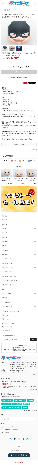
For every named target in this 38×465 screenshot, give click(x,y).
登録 (33, 339)
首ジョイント (6, 250)
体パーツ (4, 228)
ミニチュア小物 (6, 293)
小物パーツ (5, 241)
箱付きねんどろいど (8, 285)
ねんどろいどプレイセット (10, 276)
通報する (33, 149)
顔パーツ (4, 224)
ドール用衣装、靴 (7, 306)
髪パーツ (4, 220)
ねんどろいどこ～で (8, 267)
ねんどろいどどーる (8, 259)
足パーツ (4, 237)
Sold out (19, 72)
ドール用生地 (6, 302)
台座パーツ (5, 254)
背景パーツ (5, 246)
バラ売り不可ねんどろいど (10, 280)
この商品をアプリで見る (19, 144)
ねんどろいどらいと (8, 272)
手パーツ (4, 233)
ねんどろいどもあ (7, 263)
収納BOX (4, 298)
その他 (4, 289)
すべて (5, 161)
